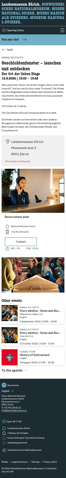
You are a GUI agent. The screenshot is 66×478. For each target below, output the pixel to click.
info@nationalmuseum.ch (14, 410)
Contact (21, 241)
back (10, 49)
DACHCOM (7, 471)
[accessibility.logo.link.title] (33, 12)
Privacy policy (50, 461)
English (5, 390)
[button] (62, 30)
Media (5, 461)
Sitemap (35, 461)
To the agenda (12, 370)
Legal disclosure (20, 461)
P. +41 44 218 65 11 (11, 407)
